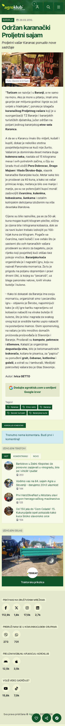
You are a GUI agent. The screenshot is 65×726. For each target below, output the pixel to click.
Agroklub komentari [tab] (13, 425)
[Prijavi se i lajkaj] (36, 717)
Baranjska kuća (39, 413)
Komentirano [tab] (20, 456)
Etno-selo (31, 407)
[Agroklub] (13, 6)
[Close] (48, 6)
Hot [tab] (6, 456)
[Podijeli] (46, 717)
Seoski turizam (17, 413)
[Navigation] (58, 6)
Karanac (14, 407)
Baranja (47, 407)
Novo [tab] (36, 456)
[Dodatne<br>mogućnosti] (56, 717)
